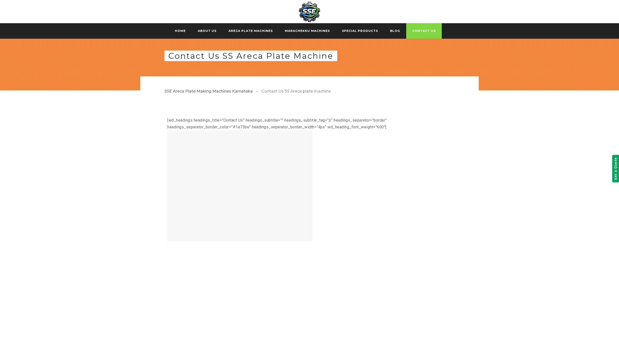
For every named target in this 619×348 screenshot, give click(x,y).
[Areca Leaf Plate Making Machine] (309, 11)
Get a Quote (615, 168)
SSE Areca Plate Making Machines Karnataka (208, 91)
